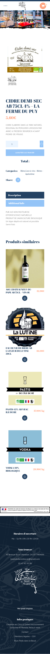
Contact (25, 632)
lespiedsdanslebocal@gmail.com (25, 559)
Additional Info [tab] (16, 203)
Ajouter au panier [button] (24, 298)
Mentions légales (22, 636)
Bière (23, 171)
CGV (34, 636)
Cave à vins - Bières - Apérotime (34, 172)
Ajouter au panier (25, 153)
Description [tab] (14, 195)
